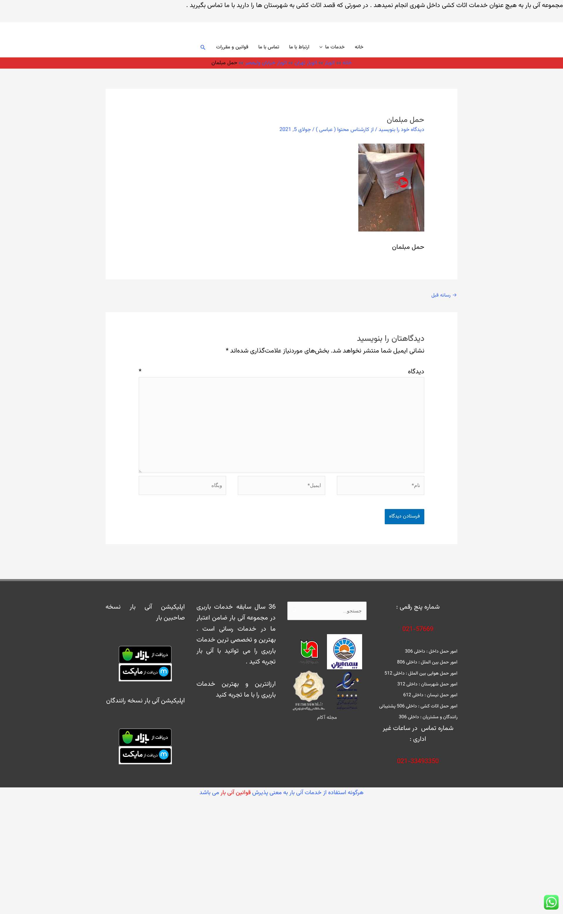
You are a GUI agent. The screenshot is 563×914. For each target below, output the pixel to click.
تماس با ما (268, 47)
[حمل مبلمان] (391, 188)
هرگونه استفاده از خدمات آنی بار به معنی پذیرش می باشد (281, 792)
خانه (359, 47)
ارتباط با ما (299, 47)
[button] (203, 47)
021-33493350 (418, 761)
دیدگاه (281, 372)
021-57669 (417, 629)
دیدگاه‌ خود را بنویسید (401, 130)
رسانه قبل (444, 295)
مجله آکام (327, 717)
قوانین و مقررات (232, 47)
